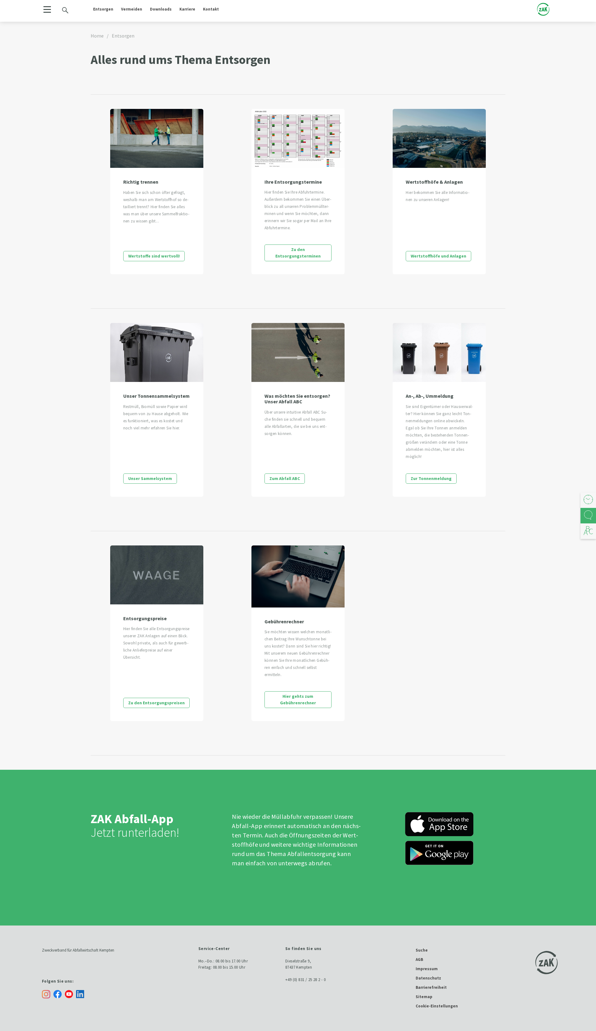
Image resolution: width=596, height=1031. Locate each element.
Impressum (427, 968)
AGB (419, 959)
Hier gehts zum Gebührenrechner (298, 699)
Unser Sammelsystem (150, 478)
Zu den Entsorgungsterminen (298, 253)
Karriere (187, 9)
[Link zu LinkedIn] (81, 993)
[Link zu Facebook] (59, 993)
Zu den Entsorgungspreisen (156, 703)
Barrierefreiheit (431, 987)
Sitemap (424, 996)
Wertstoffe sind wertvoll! (154, 256)
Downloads (161, 9)
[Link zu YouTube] (70, 993)
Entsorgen (103, 9)
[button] (47, 9)
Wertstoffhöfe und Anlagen (438, 256)
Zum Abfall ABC (284, 478)
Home (97, 36)
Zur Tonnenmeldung (431, 478)
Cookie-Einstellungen (437, 1006)
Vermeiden (131, 9)
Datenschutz (428, 978)
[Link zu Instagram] (46, 994)
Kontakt (211, 9)
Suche (422, 950)
